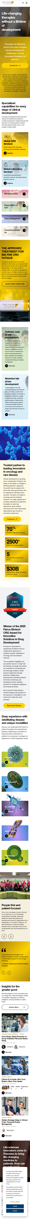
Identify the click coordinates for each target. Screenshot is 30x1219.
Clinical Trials (7, 1077)
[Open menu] (26, 3)
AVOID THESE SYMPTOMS (14, 284)
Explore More (13, 1007)
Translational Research (10, 1034)
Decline (15, 1210)
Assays (22, 1034)
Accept (15, 1206)
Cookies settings (15, 1201)
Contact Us (14, 65)
